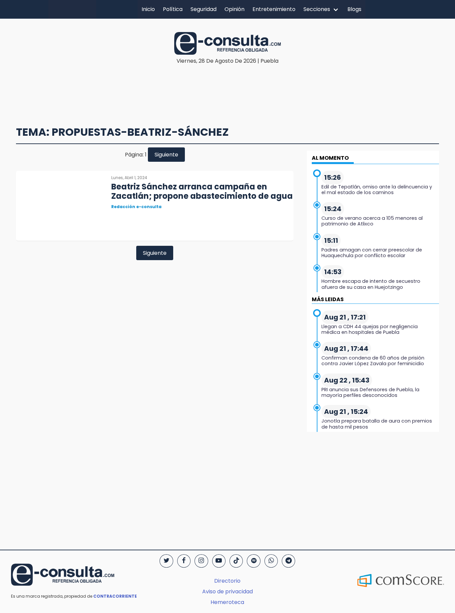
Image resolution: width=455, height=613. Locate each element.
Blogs (354, 9)
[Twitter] (166, 561)
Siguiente (166, 154)
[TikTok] (236, 561)
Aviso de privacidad (227, 591)
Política (173, 9)
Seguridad (204, 9)
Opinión (234, 9)
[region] (227, 85)
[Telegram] (288, 561)
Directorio (227, 581)
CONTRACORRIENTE (115, 596)
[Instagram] (201, 561)
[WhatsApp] (271, 561)
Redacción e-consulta (136, 206)
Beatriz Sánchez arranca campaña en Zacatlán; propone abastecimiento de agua (202, 191)
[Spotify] (253, 561)
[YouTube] (219, 561)
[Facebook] (184, 561)
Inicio (148, 9)
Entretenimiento (273, 9)
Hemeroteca (227, 602)
